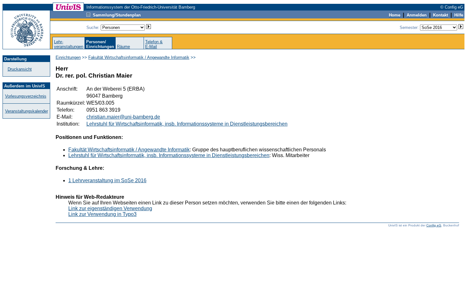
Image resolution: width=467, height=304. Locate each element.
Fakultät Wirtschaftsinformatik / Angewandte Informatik (138, 57)
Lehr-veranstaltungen (68, 44)
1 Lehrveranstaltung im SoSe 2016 (107, 180)
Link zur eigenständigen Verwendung (110, 208)
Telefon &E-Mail (154, 44)
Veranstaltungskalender (26, 111)
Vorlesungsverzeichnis (25, 96)
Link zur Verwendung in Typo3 (102, 214)
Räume (123, 46)
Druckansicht (20, 69)
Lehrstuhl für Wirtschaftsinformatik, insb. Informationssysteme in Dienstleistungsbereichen (187, 124)
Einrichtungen (68, 57)
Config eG (433, 225)
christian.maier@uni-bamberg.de (123, 117)
